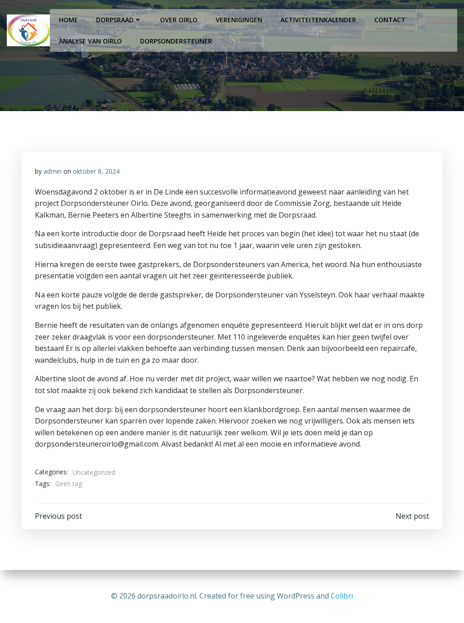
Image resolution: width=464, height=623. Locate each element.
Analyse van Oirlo (90, 41)
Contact (390, 19)
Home (68, 19)
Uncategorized (93, 472)
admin (53, 171)
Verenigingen (239, 19)
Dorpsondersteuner (176, 41)
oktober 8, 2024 (96, 171)
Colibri (342, 596)
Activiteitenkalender (318, 19)
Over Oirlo (179, 19)
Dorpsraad (115, 19)
